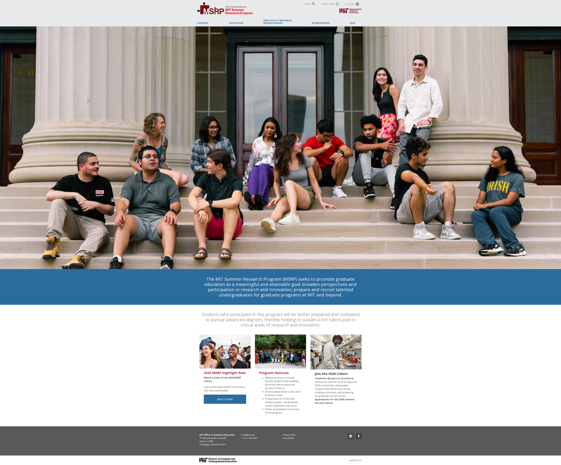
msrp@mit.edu (248, 434)
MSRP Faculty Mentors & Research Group (277, 21)
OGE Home (350, 4)
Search (308, 4)
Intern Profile (321, 23)
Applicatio (236, 23)
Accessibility (288, 438)
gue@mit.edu (355, 460)
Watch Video (225, 399)
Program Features (274, 372)
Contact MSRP (328, 4)
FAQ (352, 23)
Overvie (202, 23)
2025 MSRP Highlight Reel (225, 372)
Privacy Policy (289, 434)
